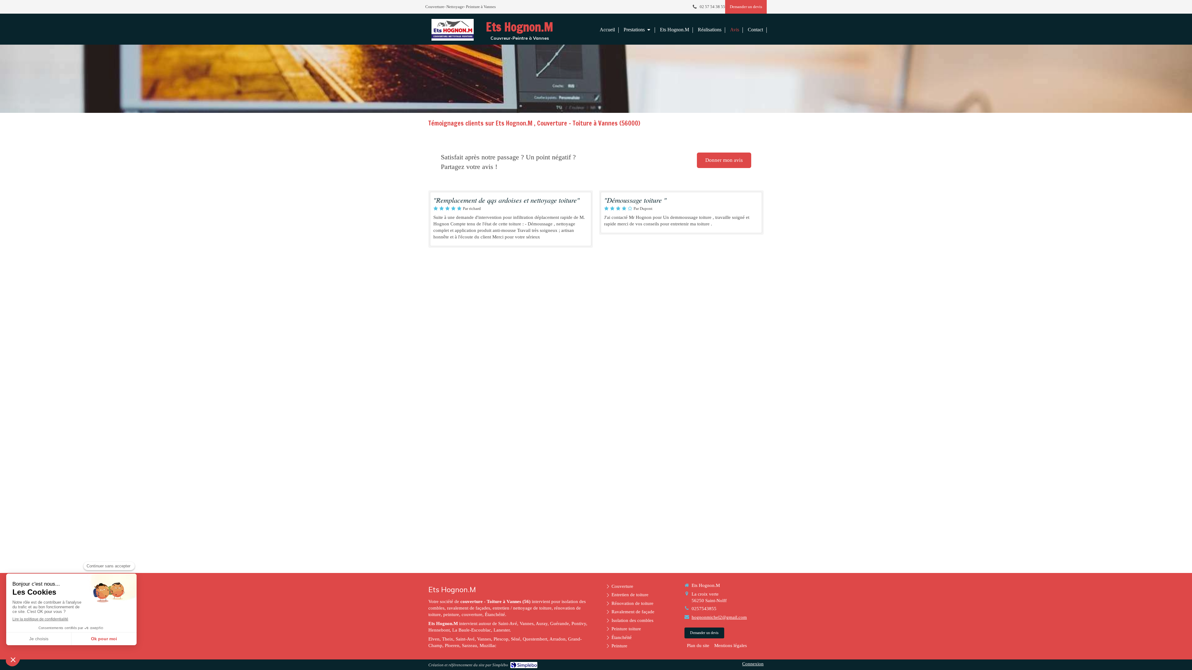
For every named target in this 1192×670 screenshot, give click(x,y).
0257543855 (704, 608)
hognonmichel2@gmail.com (719, 617)
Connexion (753, 663)
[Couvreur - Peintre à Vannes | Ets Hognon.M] (452, 30)
